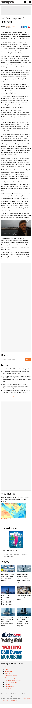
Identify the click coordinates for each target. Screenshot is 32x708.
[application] (16, 228)
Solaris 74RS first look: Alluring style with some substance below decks (7, 621)
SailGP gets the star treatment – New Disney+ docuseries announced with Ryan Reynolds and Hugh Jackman (16, 386)
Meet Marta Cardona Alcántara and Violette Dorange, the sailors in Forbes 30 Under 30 (16, 391)
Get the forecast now (7, 519)
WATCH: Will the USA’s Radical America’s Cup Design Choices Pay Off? (23, 621)
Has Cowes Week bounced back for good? (16, 369)
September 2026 (10, 550)
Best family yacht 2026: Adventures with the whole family (7, 577)
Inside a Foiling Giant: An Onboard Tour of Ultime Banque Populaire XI (23, 578)
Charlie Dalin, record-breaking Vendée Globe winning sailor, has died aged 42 (16, 372)
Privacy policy (5, 700)
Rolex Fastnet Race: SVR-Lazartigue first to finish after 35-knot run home (7, 600)
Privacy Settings (13, 700)
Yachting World (10, 26)
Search (28, 359)
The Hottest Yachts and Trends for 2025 (24, 598)
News (4, 365)
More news (16, 397)
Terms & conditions (26, 698)
